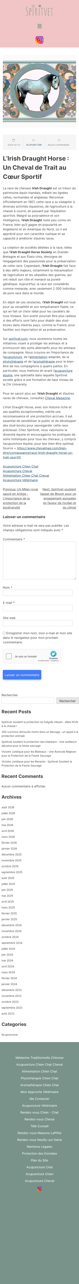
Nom (7, 587)
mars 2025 (8, 907)
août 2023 (8, 1013)
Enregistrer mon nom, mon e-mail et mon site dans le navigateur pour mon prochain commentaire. (37, 637)
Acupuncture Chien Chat (20, 466)
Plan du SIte (39, 1160)
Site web (9, 618)
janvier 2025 (9, 919)
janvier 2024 (9, 984)
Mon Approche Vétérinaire (39, 1092)
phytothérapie (13, 361)
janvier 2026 (9, 848)
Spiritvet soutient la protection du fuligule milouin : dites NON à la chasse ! (40, 724)
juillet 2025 (8, 883)
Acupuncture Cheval (17, 471)
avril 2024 (8, 966)
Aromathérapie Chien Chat (39, 1085)
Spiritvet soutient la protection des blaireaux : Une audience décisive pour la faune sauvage (39, 743)
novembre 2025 (11, 860)
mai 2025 (7, 895)
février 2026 (9, 842)
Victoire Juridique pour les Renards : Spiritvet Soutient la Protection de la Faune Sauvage (37, 763)
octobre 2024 (10, 936)
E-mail (9, 603)
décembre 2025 (12, 854)
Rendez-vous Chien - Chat (39, 1112)
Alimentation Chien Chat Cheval (26, 475)
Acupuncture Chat (39, 1167)
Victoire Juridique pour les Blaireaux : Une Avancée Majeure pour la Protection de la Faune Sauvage (39, 753)
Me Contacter (39, 1099)
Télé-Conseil (39, 1126)
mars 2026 (8, 836)
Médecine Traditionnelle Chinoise (39, 1058)
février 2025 (9, 913)
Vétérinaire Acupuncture (39, 1231)
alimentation (38, 357)
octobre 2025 (10, 866)
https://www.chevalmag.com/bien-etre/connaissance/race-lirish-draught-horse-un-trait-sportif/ (38, 452)
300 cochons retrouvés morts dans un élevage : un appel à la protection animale (40, 733)
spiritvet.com (18, 339)
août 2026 (8, 807)
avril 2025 (8, 901)
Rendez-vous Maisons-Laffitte (39, 1133)
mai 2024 (7, 960)
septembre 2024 (12, 942)
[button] (39, 26)
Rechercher (10, 695)
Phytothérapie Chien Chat (39, 1078)
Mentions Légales (39, 1146)
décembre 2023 (12, 990)
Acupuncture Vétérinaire (20, 480)
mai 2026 (7, 825)
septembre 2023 (12, 1007)
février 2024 (9, 978)
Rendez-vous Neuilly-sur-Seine (39, 1140)
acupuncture (13, 357)
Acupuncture (34, 144)
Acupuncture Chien (39, 1174)
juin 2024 (7, 954)
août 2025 (8, 878)
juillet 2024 (8, 948)
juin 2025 (7, 889)
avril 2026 (8, 830)
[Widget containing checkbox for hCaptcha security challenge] (32, 656)
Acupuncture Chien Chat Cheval (39, 1064)
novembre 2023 (11, 995)
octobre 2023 (10, 1001)
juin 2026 (7, 819)
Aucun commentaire (58, 144)
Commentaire (14, 539)
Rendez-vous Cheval (39, 1119)
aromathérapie (44, 361)
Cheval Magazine (57, 398)
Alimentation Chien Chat (39, 1071)
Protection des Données (39, 1153)
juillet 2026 (8, 813)
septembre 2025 (12, 872)
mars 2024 (8, 972)
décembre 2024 (12, 925)
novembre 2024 (11, 931)
